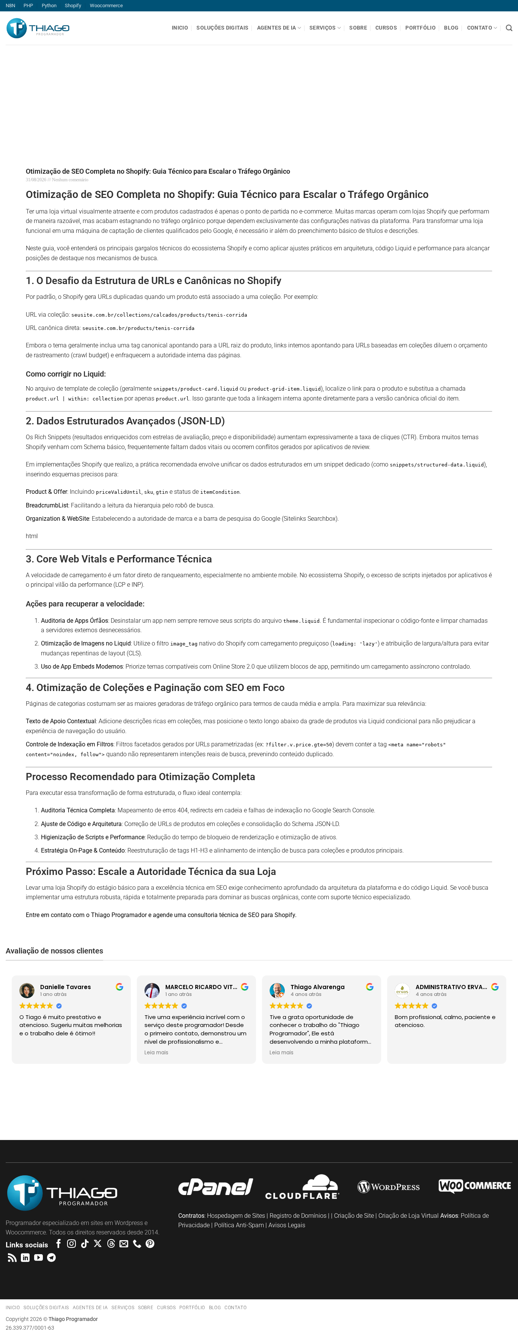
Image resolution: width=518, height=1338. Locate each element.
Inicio (180, 28)
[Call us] (137, 1244)
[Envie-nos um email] (123, 1244)
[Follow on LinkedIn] (25, 1258)
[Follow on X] (97, 1244)
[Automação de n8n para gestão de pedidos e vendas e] (388, 1105)
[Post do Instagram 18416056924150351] (302, 1105)
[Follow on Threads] (111, 1244)
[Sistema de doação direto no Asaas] (43, 1105)
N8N (10, 5)
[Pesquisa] (509, 28)
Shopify (73, 5)
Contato (479, 28)
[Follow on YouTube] (38, 1258)
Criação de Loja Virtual (408, 1215)
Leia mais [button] (156, 1052)
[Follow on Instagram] (71, 1244)
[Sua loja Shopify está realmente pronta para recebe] (129, 1110)
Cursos (386, 28)
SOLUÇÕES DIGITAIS (222, 28)
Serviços (322, 28)
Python (49, 5)
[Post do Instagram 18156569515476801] (475, 1105)
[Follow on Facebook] (58, 1244)
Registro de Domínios (298, 1215)
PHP (28, 5)
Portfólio (420, 28)
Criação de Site (354, 1215)
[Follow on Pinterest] (150, 1244)
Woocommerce (106, 5)
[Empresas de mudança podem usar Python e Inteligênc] (216, 1105)
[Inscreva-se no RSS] (12, 1258)
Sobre (358, 28)
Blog (451, 28)
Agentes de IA (276, 28)
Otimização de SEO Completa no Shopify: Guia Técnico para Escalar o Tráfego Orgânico (158, 171)
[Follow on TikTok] (84, 1244)
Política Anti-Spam (239, 1225)
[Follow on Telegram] (51, 1258)
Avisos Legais (286, 1225)
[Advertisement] (227, 98)
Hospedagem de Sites (236, 1215)
